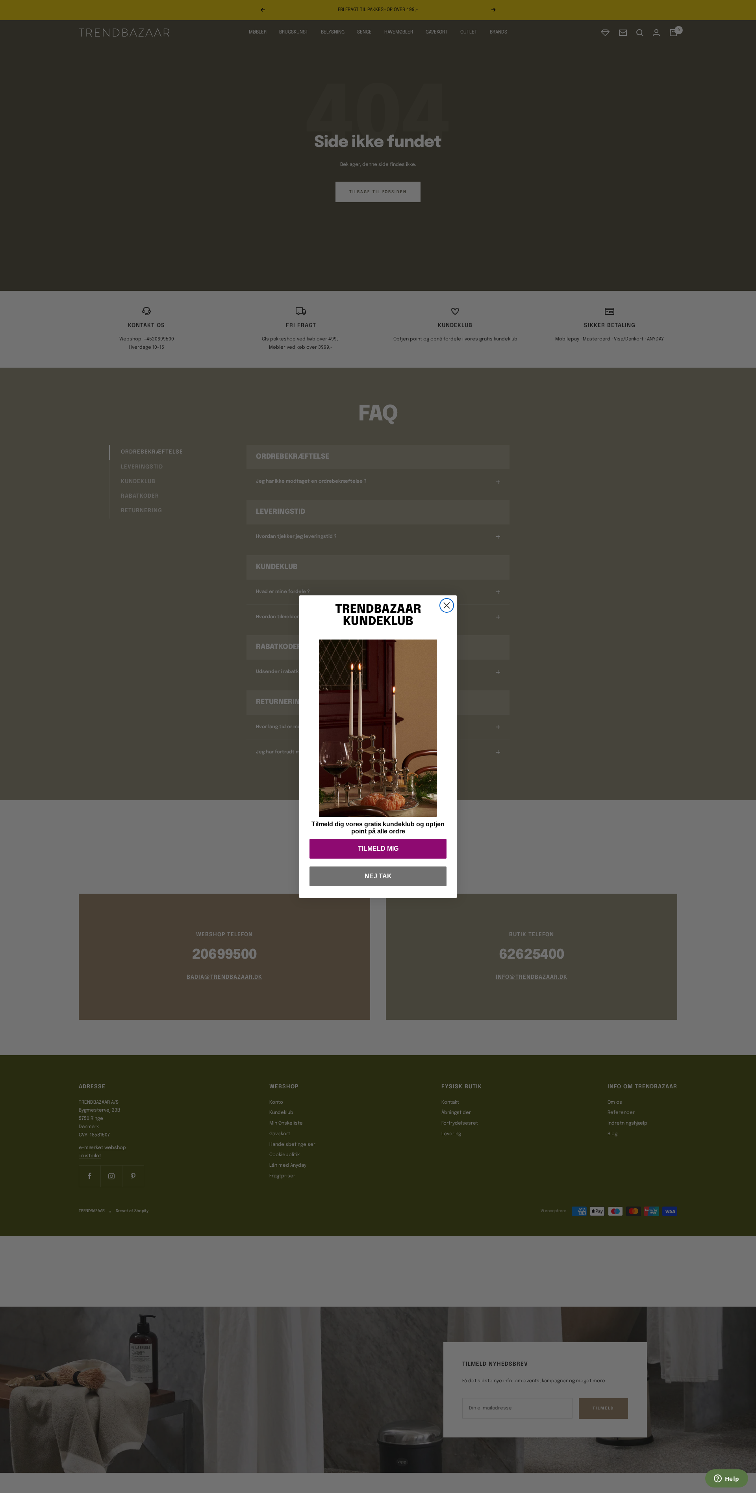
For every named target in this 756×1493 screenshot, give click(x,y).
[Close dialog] (447, 605)
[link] (378, 728)
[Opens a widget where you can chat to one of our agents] (726, 1479)
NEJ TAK (378, 876)
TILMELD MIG (378, 848)
